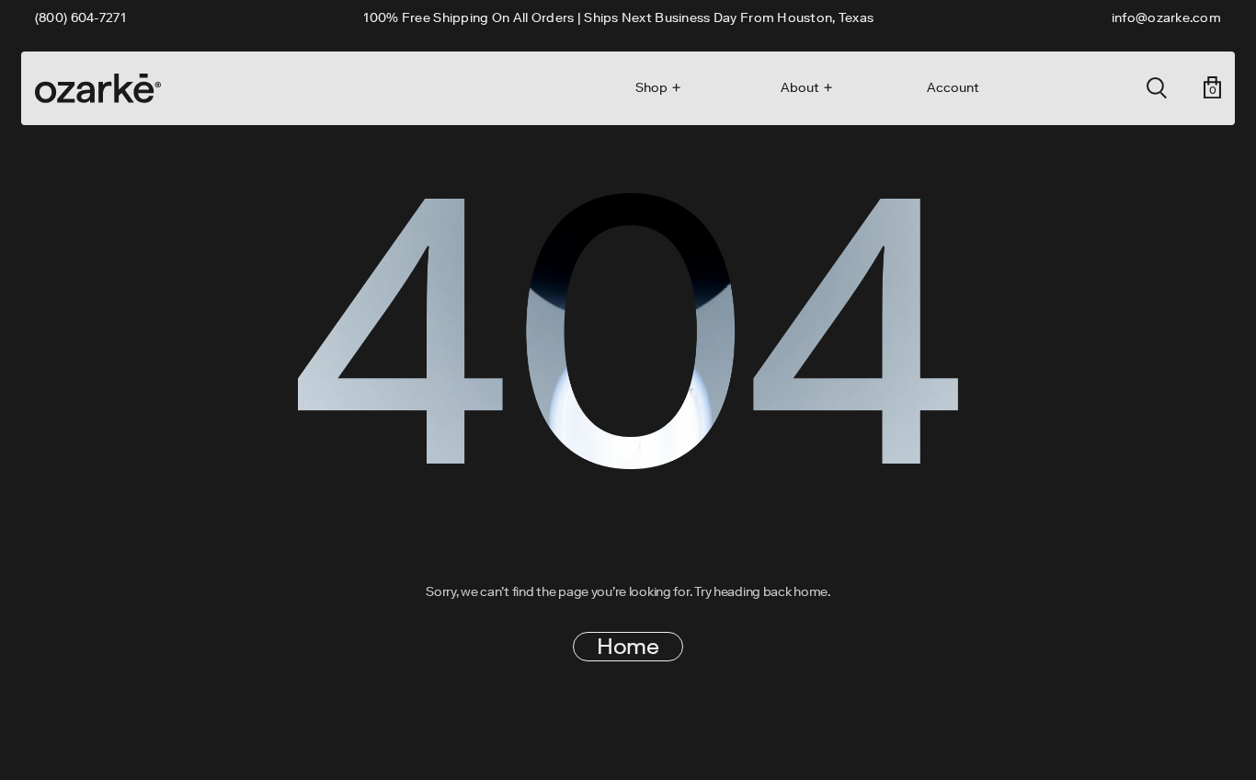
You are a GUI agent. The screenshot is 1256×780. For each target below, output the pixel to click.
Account (953, 88)
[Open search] (1157, 88)
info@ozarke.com (1166, 18)
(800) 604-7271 (80, 18)
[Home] (98, 88)
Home (627, 646)
